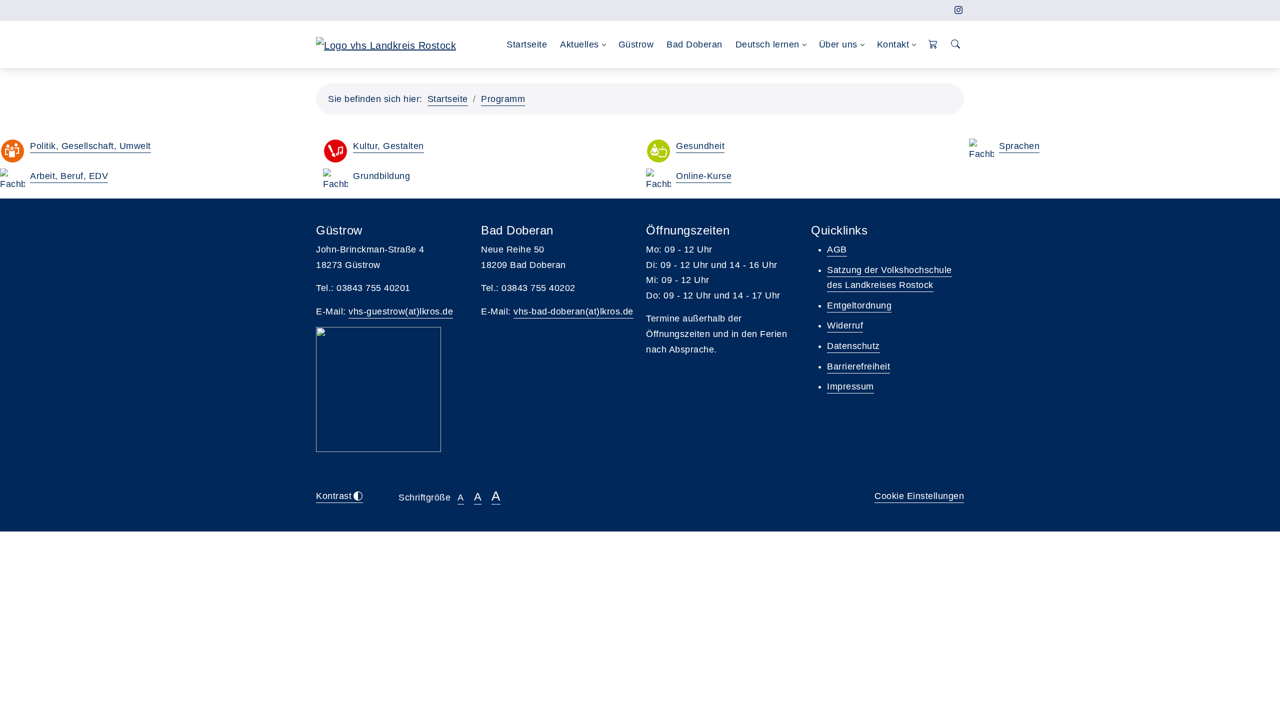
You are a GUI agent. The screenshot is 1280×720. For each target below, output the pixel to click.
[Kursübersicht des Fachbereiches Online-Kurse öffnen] (658, 181)
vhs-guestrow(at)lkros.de (400, 311)
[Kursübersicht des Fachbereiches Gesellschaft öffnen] (12, 151)
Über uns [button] (838, 45)
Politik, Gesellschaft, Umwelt (90, 146)
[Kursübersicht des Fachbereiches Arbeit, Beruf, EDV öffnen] (12, 181)
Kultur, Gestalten (388, 146)
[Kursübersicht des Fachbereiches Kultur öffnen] (335, 151)
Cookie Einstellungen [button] (919, 496)
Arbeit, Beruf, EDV (69, 176)
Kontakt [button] (893, 45)
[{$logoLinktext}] (386, 44)
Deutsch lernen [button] (768, 45)
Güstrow (636, 45)
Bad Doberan (694, 45)
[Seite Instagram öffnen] (958, 10)
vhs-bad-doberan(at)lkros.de (574, 311)
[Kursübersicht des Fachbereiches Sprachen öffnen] (981, 151)
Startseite (526, 45)
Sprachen (1019, 146)
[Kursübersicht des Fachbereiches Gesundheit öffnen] (658, 151)
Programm (503, 99)
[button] (933, 44)
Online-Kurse (704, 176)
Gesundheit (700, 146)
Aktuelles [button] (579, 45)
